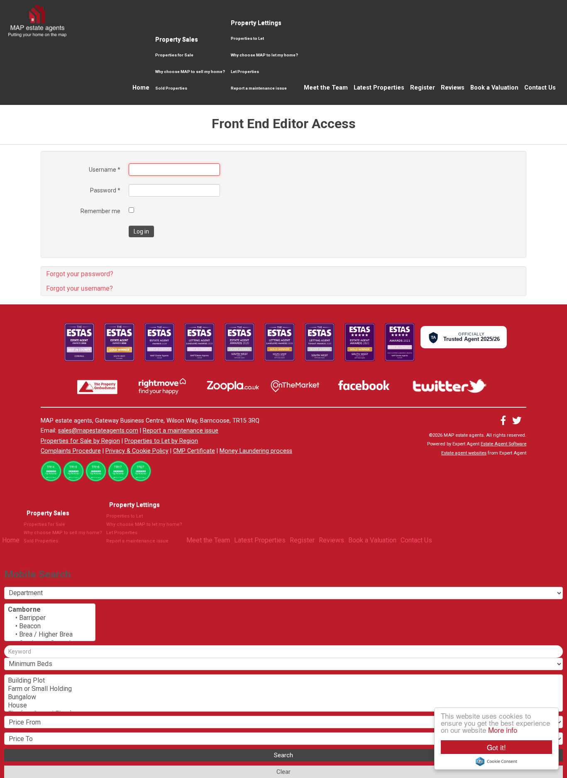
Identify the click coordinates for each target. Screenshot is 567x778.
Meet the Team (326, 87)
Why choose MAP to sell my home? (190, 71)
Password (105, 190)
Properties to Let (247, 38)
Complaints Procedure (71, 451)
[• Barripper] (50, 618)
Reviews (452, 87)
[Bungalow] (283, 697)
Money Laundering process (256, 451)
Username (104, 169)
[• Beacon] (50, 626)
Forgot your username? (79, 288)
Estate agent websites (463, 453)
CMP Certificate (194, 451)
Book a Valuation (494, 87)
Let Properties (245, 71)
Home (140, 87)
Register (422, 87)
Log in (141, 231)
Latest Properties (379, 87)
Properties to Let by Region (161, 441)
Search (283, 755)
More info (502, 730)
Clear (283, 772)
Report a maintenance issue (259, 88)
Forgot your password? (79, 274)
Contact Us (540, 87)
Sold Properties (171, 88)
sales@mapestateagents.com (98, 430)
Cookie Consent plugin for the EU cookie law (496, 761)
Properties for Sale (174, 55)
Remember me (100, 211)
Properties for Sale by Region (80, 441)
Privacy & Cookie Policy (137, 451)
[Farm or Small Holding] (283, 689)
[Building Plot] (283, 680)
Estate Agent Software (503, 444)
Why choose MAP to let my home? (264, 55)
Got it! (496, 747)
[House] (283, 705)
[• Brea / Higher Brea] (50, 634)
